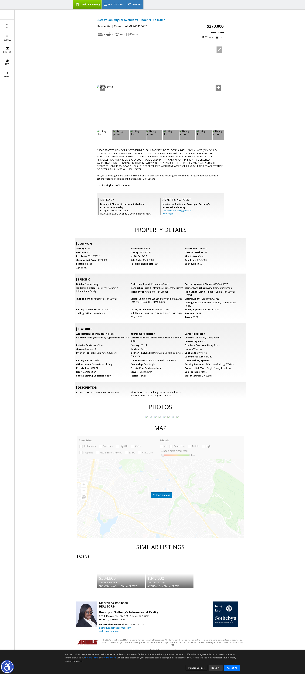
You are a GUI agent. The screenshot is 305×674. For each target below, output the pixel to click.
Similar (7, 76)
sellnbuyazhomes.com (111, 631)
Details (7, 40)
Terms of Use (109, 657)
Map (7, 64)
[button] (7, 667)
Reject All (215, 667)
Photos (7, 52)
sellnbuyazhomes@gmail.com (178, 210)
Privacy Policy (91, 657)
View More (168, 213)
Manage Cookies (196, 667)
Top (7, 27)
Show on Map (162, 494)
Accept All (232, 667)
